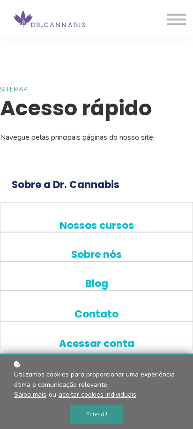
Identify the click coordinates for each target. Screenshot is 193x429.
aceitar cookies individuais (97, 394)
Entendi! (96, 414)
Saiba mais (30, 394)
